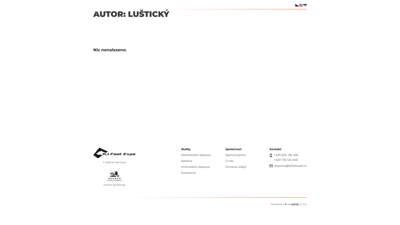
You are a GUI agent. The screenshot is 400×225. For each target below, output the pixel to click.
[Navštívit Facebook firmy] (286, 5)
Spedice (221, 13)
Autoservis (240, 13)
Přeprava (199, 13)
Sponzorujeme (265, 13)
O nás (285, 13)
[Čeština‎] (297, 5)
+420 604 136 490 (286, 155)
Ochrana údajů (235, 167)
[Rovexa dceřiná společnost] (114, 175)
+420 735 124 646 (286, 160)
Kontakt (300, 13)
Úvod (183, 13)
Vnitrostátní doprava (195, 167)
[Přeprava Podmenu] (209, 13)
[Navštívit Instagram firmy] (290, 5)
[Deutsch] (305, 5)
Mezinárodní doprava (196, 155)
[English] (301, 5)
